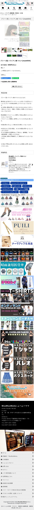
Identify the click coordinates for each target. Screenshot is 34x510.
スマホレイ (5, 183)
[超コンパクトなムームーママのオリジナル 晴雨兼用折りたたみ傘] (17, 268)
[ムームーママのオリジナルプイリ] (17, 227)
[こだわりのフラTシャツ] (17, 295)
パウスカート (6, 186)
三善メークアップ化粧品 (22, 189)
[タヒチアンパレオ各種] (17, 336)
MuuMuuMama (22, 502)
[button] (2, 4)
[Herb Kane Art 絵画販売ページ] (17, 255)
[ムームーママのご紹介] (17, 391)
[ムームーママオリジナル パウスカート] (17, 200)
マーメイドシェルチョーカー (10, 192)
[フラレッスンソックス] (17, 214)
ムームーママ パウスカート (19, 183)
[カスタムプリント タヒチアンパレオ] (17, 364)
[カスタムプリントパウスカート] (17, 377)
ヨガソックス (16, 186)
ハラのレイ (24, 192)
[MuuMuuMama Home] (14, 3)
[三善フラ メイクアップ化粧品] (17, 241)
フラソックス (27, 186)
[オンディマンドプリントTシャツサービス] (17, 309)
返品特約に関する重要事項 (9, 81)
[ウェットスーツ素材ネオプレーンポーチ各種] (17, 323)
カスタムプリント (7, 189)
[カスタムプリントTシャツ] (17, 350)
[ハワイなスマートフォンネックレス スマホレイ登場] (17, 282)
